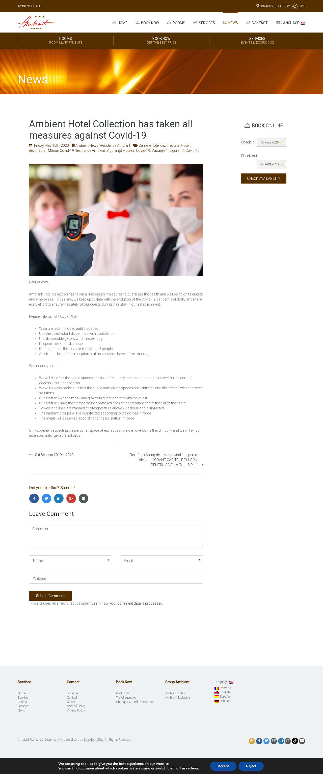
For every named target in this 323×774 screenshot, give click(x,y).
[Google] (72, 498)
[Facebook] (35, 498)
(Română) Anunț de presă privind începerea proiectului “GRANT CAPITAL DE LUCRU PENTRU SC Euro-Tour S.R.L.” (162, 460)
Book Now (161, 40)
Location (72, 693)
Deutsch (225, 701)
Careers (71, 702)
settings (192, 768)
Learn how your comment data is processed (127, 603)
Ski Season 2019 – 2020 (54, 455)
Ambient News (86, 145)
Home (122, 23)
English (224, 692)
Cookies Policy (76, 706)
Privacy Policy (76, 710)
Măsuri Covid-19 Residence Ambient (76, 150)
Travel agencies (126, 697)
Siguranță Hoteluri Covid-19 (128, 150)
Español (224, 696)
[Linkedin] (60, 498)
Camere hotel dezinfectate (159, 145)
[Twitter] (47, 498)
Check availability (263, 178)
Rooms (178, 23)
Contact (259, 23)
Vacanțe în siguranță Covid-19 (176, 150)
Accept (223, 766)
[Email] (84, 498)
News (233, 23)
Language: (291, 23)
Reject (251, 766)
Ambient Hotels (30, 6)
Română (225, 688)
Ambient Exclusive (177, 697)
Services (206, 23)
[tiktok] (295, 740)
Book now (149, 23)
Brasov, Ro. (270, 6)
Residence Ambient (115, 145)
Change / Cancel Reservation (135, 702)
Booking (23, 697)
